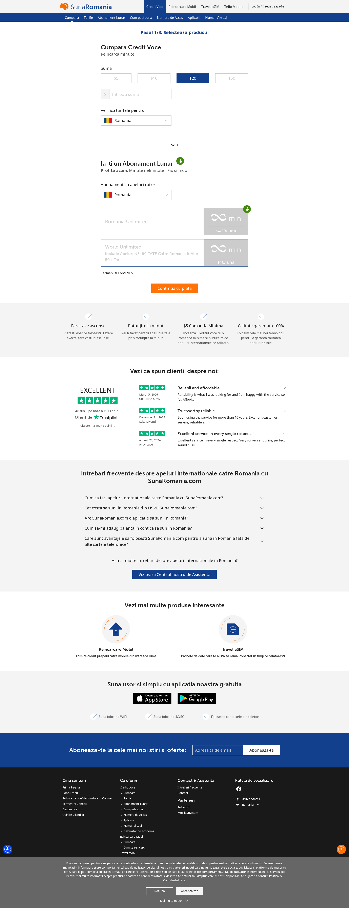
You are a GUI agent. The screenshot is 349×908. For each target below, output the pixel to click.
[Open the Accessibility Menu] (7, 849)
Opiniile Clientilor (73, 815)
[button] (155, 6)
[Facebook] (239, 789)
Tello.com (184, 807)
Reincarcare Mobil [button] (182, 6)
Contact (183, 793)
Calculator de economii (139, 831)
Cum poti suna (141, 17)
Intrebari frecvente (190, 787)
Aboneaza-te (261, 750)
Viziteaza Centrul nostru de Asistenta (174, 574)
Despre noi (69, 809)
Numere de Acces (170, 17)
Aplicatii (194, 17)
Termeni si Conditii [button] (116, 273)
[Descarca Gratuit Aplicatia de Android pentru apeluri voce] (197, 698)
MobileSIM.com (188, 813)
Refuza (159, 891)
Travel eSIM (233, 649)
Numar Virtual (216, 17)
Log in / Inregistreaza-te (267, 6)
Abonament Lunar (111, 17)
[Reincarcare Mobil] (116, 629)
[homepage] (86, 6)
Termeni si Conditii (74, 804)
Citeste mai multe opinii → (97, 426)
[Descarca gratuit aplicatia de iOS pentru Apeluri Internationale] (152, 698)
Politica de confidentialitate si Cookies (87, 798)
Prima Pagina (71, 787)
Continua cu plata (175, 288)
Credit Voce (127, 787)
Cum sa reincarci (134, 847)
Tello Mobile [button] (233, 6)
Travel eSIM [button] (210, 6)
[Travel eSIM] (233, 629)
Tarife (88, 17)
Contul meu (70, 793)
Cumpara (130, 793)
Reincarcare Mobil (116, 649)
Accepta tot (189, 891)
